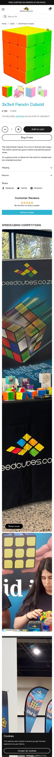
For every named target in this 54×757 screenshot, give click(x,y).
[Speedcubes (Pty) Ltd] (26, 9)
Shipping (20, 116)
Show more (14, 526)
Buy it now (27, 137)
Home (4, 24)
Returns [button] (5, 175)
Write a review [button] (27, 212)
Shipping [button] (5, 167)
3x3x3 (12, 24)
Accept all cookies (27, 750)
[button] (49, 9)
